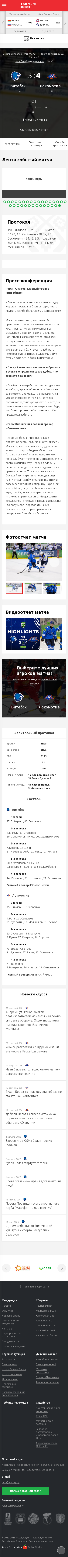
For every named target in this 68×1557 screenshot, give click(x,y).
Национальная (44, 1305)
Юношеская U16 (45, 1325)
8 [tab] (31, 202)
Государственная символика (11, 1335)
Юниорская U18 (45, 1315)
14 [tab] (54, 202)
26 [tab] (40, 205)
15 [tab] (57, 202)
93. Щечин (26, 847)
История (7, 1305)
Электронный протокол (34, 733)
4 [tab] (16, 202)
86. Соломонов (16, 836)
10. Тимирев (49, 851)
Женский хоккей (45, 1330)
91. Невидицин (33, 878)
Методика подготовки (42, 1370)
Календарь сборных (47, 1335)
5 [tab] (20, 202)
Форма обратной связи (25, 1491)
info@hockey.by (10, 1482)
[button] (54, 562)
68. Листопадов (16, 862)
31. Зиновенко (31, 907)
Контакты (7, 1328)
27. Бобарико (15, 821)
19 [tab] (14, 205)
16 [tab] (61, 202)
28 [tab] (48, 205)
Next (65, 22)
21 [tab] (21, 205)
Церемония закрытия (9, 1385)
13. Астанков (30, 866)
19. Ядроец (33, 836)
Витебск (18, 86)
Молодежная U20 (46, 1310)
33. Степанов (28, 832)
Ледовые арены (11, 1315)
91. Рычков (50, 922)
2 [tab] (8, 202)
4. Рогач (11, 918)
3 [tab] (12, 202)
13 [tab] (50, 202)
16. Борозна (42, 937)
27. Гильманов (44, 952)
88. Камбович (47, 866)
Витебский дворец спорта (29, 61)
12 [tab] (46, 202)
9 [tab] (35, 202)
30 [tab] (55, 205)
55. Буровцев (15, 933)
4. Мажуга (13, 832)
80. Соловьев (32, 821)
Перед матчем (11, 143)
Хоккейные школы (47, 1359)
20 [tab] (18, 205)
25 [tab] (37, 205)
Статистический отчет (34, 129)
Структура (7, 1310)
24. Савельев (25, 918)
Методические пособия (44, 1422)
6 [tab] (23, 202)
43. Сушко (33, 862)
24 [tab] (33, 205)
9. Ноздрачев (14, 967)
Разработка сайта (12, 1547)
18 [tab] (10, 205)
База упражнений (46, 1364)
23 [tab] (29, 205)
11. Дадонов (14, 952)
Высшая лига (9, 1364)
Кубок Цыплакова (12, 1374)
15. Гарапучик (32, 933)
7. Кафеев (13, 847)
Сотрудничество (11, 1341)
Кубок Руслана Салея (14, 1369)
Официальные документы (10, 1322)
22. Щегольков (50, 836)
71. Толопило (15, 963)
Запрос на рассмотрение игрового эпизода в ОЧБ (47, 1433)
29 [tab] (52, 205)
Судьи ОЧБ (42, 1416)
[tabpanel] (35, 183)
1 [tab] (4, 202)
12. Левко (35, 851)
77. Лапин (28, 952)
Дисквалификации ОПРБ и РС (46, 1444)
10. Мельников (33, 922)
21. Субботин (15, 922)
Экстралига (8, 1359)
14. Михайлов (15, 878)
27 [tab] (44, 205)
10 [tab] (38, 202)
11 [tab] (42, 202)
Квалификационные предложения (13, 1393)
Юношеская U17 (45, 1320)
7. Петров (26, 948)
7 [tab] (27, 202)
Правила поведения (13, 1346)
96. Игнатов (31, 967)
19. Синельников (49, 967)
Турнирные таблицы (47, 1382)
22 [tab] (25, 205)
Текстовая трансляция (35, 144)
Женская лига (10, 1379)
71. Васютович (52, 878)
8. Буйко (12, 937)
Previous (3, 22)
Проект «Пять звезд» (47, 1377)
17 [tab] (65, 202)
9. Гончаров (14, 866)
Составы (34, 799)
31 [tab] (59, 205)
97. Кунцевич (25, 937)
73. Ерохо (13, 948)
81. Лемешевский (17, 851)
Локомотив (50, 86)
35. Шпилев (14, 907)
